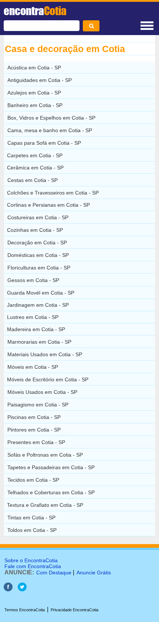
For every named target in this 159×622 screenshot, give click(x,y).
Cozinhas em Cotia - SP (35, 230)
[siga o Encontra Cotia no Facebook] (8, 589)
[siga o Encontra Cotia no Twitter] (22, 589)
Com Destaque (53, 572)
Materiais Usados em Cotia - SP (44, 354)
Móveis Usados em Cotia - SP (42, 392)
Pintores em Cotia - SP (34, 430)
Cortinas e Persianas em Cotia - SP (48, 205)
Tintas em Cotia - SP (31, 517)
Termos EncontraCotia (24, 610)
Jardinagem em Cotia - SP (38, 305)
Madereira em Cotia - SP (36, 329)
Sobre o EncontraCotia (31, 560)
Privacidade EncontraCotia (74, 610)
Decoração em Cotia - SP (37, 242)
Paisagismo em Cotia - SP (37, 405)
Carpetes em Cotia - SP (34, 155)
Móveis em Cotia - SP (32, 367)
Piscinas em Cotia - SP (34, 417)
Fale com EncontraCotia (32, 566)
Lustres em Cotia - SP (32, 317)
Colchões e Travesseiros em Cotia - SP (53, 193)
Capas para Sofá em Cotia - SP (44, 143)
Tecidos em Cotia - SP (33, 480)
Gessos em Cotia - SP (33, 280)
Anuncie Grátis (94, 572)
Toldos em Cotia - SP (32, 530)
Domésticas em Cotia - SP (38, 255)
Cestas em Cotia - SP (32, 180)
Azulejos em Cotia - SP (34, 93)
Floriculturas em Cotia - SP (38, 268)
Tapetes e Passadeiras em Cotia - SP (51, 467)
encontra (35, 11)
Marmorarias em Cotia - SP (39, 342)
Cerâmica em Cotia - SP (35, 168)
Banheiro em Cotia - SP (34, 105)
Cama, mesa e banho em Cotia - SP (49, 130)
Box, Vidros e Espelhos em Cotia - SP (51, 118)
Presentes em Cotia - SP (36, 442)
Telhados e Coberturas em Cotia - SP (51, 492)
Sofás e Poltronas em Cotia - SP (45, 455)
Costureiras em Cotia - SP (37, 217)
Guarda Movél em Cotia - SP (40, 293)
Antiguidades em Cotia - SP (39, 80)
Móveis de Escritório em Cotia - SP (47, 379)
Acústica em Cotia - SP (34, 68)
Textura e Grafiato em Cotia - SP (45, 505)
